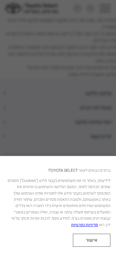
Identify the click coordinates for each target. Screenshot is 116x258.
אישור (91, 240)
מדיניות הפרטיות (84, 225)
